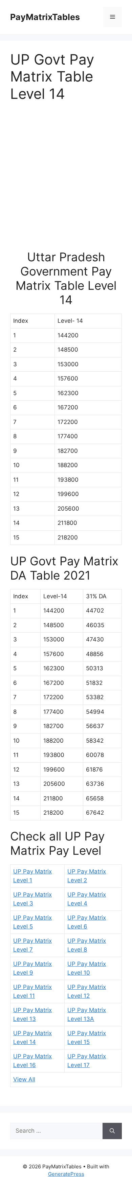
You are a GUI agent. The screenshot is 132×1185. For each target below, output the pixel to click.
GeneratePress (66, 1174)
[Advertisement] (66, 180)
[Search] (112, 1131)
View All (24, 1079)
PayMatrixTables (45, 17)
